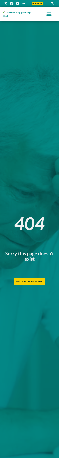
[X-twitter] (6, 3)
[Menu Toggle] (49, 14)
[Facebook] (11, 3)
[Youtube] (17, 3)
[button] (52, 3)
